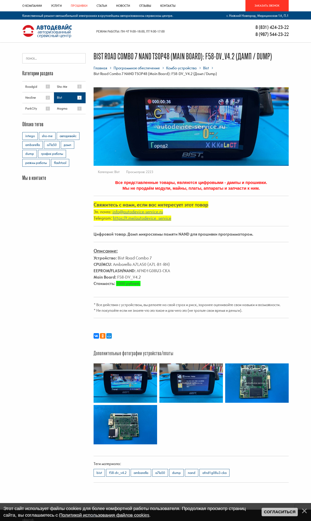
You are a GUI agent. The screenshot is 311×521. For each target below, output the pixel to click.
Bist (206, 67)
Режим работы (36, 162)
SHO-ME (47, 135)
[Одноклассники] (102, 336)
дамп (67, 144)
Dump (176, 472)
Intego (30, 135)
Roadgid (31, 87)
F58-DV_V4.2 (118, 472)
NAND (191, 472)
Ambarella (141, 472)
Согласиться (280, 512)
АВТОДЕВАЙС (68, 135)
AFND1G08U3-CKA (214, 472)
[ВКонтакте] (96, 336)
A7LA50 (160, 472)
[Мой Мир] (109, 336)
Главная (100, 67)
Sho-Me (62, 87)
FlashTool (60, 162)
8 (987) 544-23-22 (272, 34)
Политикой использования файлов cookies (104, 515)
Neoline (30, 98)
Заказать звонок (267, 6)
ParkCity (31, 108)
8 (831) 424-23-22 (272, 27)
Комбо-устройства (181, 67)
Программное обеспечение (137, 67)
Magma (62, 108)
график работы (52, 153)
